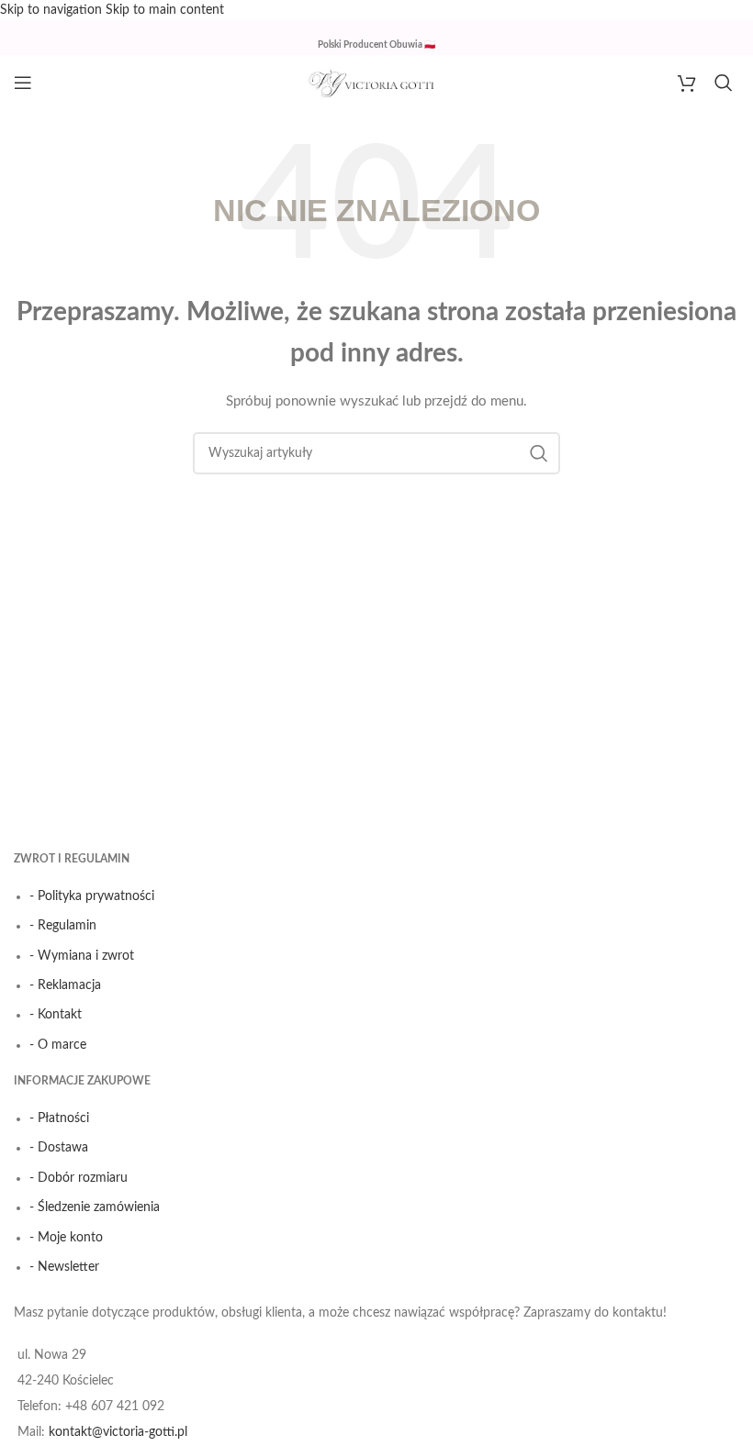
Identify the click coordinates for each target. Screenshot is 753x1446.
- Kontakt (55, 1014)
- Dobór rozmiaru (78, 1178)
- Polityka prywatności (91, 896)
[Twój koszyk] (687, 82)
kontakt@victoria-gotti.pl (118, 1432)
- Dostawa (58, 1147)
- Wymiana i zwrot (81, 956)
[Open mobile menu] (23, 82)
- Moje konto (66, 1237)
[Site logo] (376, 82)
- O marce (57, 1045)
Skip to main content (165, 10)
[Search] (726, 82)
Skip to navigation (53, 10)
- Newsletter (64, 1267)
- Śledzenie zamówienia (94, 1207)
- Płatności (59, 1118)
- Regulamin (62, 925)
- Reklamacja (65, 985)
